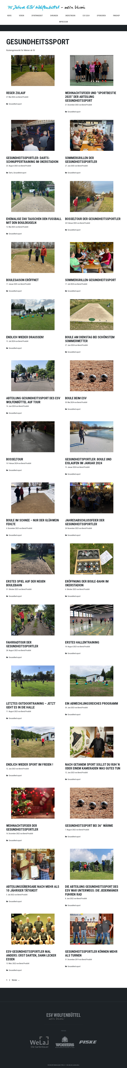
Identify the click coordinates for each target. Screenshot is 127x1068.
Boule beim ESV (76, 398)
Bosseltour (14, 459)
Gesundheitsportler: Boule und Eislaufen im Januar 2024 (88, 461)
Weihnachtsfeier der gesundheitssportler (22, 827)
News (9, 16)
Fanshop (116, 16)
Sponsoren (101, 16)
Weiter (16, 980)
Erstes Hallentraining (82, 642)
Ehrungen (54, 16)
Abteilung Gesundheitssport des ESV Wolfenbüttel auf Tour (33, 400)
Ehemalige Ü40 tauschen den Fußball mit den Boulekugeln (34, 221)
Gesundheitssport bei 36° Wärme (89, 825)
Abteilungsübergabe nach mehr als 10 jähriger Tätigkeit (32, 888)
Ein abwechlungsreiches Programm (91, 703)
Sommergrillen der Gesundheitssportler (81, 160)
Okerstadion (70, 16)
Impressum (63, 22)
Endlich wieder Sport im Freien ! (29, 764)
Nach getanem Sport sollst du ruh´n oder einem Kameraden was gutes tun (92, 766)
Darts (11, 173)
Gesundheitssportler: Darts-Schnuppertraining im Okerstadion (32, 160)
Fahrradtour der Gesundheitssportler (22, 644)
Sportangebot (37, 16)
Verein (21, 16)
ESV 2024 (86, 16)
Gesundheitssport (15, 104)
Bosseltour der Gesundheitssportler (93, 219)
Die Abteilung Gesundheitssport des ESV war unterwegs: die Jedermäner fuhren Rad (91, 890)
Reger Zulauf (16, 93)
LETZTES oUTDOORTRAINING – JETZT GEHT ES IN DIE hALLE (30, 705)
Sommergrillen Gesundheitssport (90, 280)
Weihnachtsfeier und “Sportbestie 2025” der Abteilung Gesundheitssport (90, 96)
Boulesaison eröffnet (22, 280)
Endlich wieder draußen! (25, 337)
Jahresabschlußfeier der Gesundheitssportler (84, 522)
